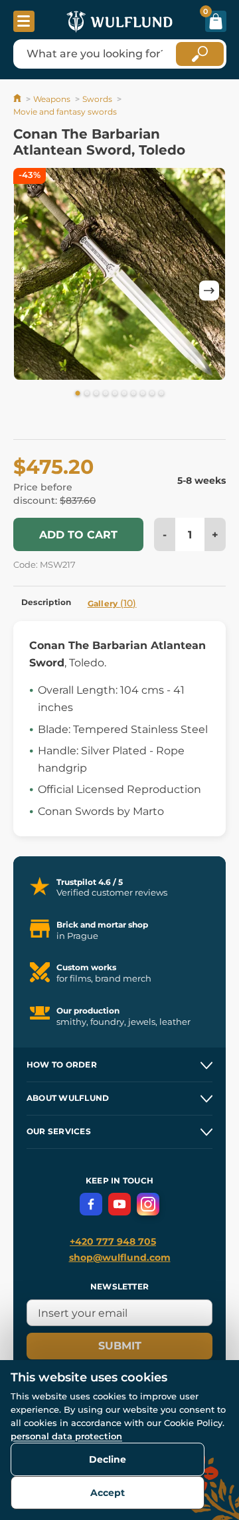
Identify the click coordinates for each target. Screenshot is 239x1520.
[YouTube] (119, 1204)
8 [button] (142, 393)
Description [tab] (46, 602)
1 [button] (77, 393)
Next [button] (209, 291)
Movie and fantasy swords (65, 112)
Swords (97, 99)
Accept (107, 1493)
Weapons (51, 99)
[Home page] (18, 99)
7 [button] (133, 393)
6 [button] (124, 393)
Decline (107, 1459)
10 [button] (161, 393)
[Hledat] (200, 54)
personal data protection (66, 1436)
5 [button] (115, 393)
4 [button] (105, 393)
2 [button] (87, 393)
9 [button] (152, 393)
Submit (119, 1345)
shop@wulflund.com (120, 1257)
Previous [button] (30, 291)
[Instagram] (148, 1204)
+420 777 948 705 (113, 1241)
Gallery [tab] (112, 603)
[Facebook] (91, 1204)
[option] (119, 276)
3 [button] (96, 393)
